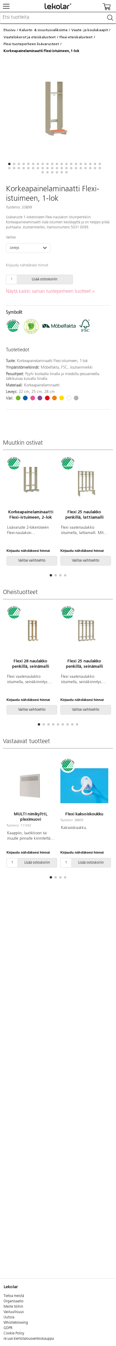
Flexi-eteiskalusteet (76, 37)
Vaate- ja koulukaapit (89, 30)
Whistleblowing (16, 1323)
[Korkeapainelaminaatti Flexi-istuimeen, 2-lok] (30, 484)
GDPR (8, 1328)
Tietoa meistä (14, 1296)
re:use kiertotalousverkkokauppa (29, 1339)
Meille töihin (13, 1307)
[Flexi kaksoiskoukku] (84, 785)
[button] (9, 164)
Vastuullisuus (14, 1312)
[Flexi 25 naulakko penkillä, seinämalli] (84, 633)
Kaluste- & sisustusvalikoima (43, 30)
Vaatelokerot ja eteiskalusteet (30, 37)
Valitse (11, 237)
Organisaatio (13, 1301)
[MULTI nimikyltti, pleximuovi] (30, 785)
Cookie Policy (14, 1333)
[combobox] (58, 18)
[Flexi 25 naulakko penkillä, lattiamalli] (84, 484)
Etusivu (9, 30)
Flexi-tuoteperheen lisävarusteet (31, 44)
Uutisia (9, 1317)
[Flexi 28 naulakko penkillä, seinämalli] (30, 633)
